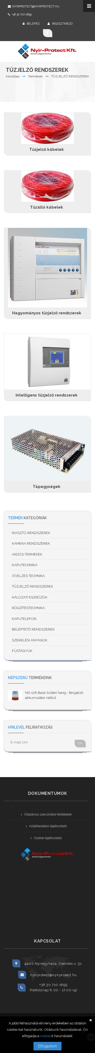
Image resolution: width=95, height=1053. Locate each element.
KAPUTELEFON (24, 619)
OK (80, 743)
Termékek (35, 76)
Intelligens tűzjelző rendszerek (47, 395)
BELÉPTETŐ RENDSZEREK (33, 629)
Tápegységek (46, 486)
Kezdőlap (13, 76)
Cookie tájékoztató (48, 838)
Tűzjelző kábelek (46, 149)
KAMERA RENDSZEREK (31, 543)
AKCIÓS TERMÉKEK (27, 554)
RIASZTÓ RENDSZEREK (31, 533)
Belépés (33, 23)
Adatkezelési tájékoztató (48, 826)
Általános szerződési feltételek (48, 814)
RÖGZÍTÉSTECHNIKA (28, 608)
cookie (45, 1036)
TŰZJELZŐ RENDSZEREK (70, 76)
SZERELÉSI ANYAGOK (29, 640)
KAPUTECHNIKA (24, 565)
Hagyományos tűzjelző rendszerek (46, 313)
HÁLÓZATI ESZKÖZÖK (29, 597)
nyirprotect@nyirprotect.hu (35, 6)
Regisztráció (62, 23)
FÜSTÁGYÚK (22, 651)
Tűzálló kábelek (46, 207)
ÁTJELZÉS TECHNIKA (28, 576)
